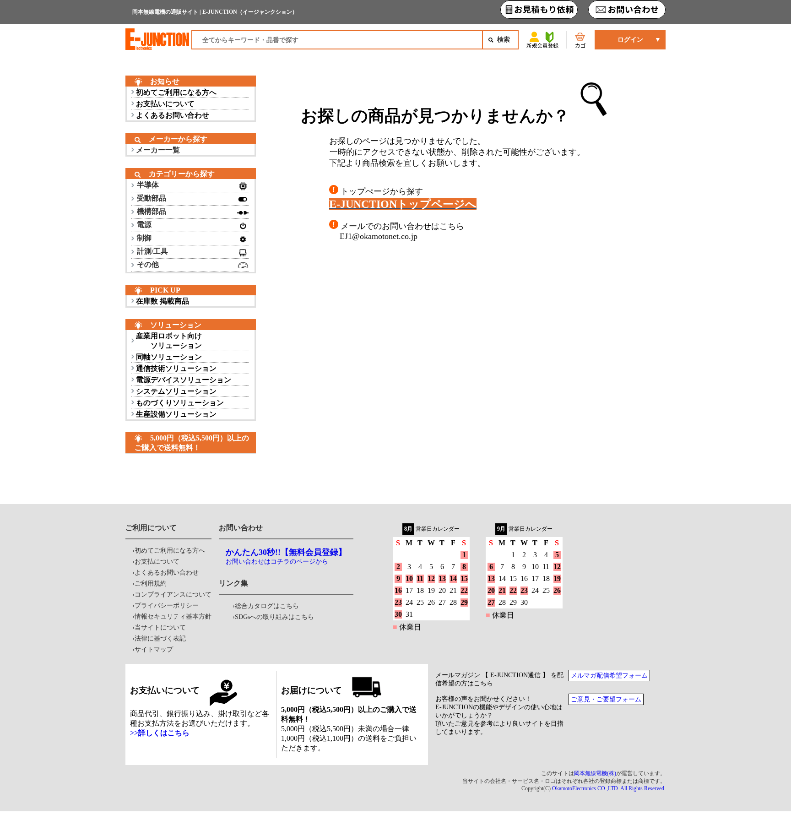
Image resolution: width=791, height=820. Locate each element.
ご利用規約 (151, 583)
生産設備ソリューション (176, 414)
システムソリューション (176, 391)
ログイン (630, 39)
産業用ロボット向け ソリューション (169, 340)
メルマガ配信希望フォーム (609, 675)
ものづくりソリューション (180, 403)
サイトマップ (154, 649)
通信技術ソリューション (176, 368)
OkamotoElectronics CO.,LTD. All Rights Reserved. (609, 788)
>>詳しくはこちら (160, 733)
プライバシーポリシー (167, 605)
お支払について (157, 561)
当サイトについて (160, 627)
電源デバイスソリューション (183, 380)
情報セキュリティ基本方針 (173, 616)
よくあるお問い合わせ (172, 115)
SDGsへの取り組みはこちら (274, 617)
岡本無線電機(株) (595, 773)
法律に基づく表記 (160, 638)
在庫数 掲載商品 (162, 301)
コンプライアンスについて (173, 594)
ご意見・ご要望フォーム (606, 699)
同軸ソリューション (169, 357)
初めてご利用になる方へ (176, 92)
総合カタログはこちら (267, 606)
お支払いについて (165, 104)
